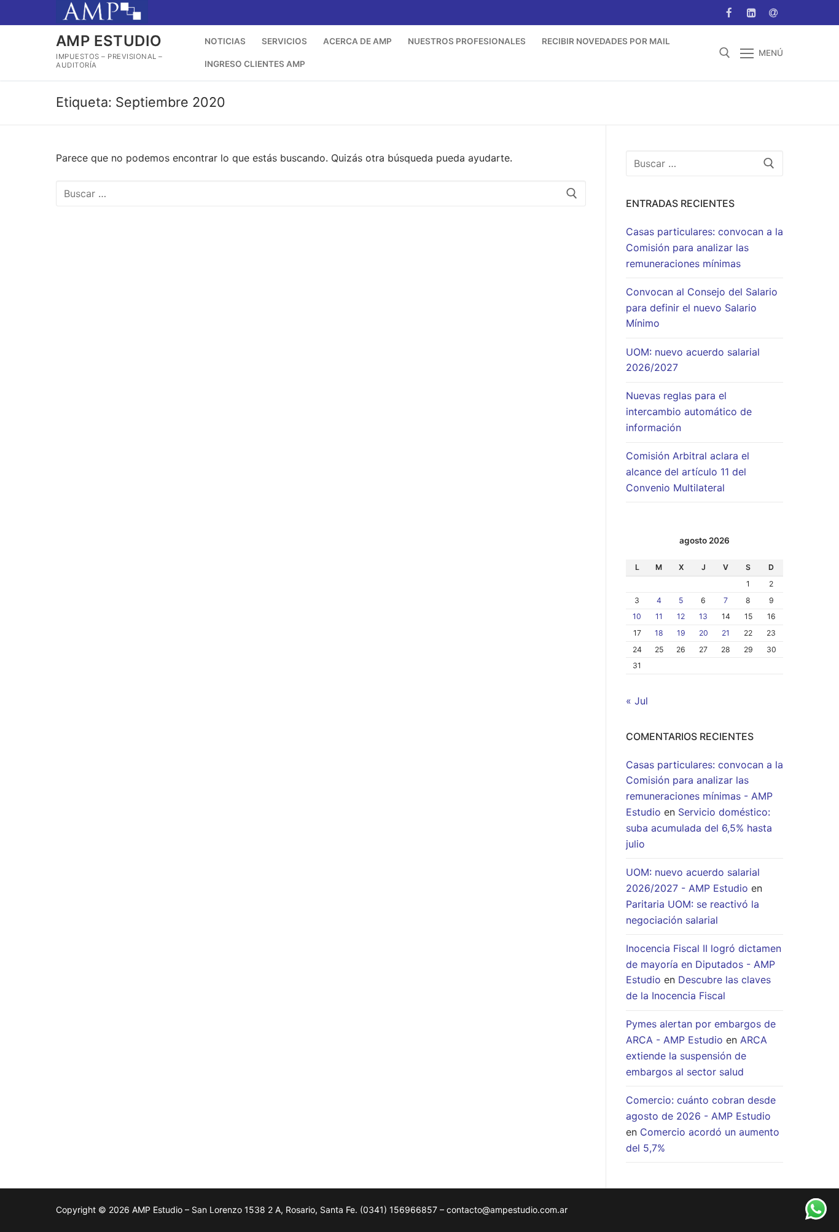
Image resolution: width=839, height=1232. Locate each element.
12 (681, 616)
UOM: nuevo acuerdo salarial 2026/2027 (693, 360)
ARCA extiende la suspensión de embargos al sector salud (696, 1056)
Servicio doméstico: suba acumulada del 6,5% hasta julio (699, 828)
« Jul (637, 701)
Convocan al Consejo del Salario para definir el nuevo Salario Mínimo (702, 308)
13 (703, 616)
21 (726, 632)
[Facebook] (728, 12)
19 (681, 632)
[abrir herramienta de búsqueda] (724, 52)
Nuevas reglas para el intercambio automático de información (689, 411)
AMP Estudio (109, 41)
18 (659, 632)
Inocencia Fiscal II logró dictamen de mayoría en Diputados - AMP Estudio (703, 964)
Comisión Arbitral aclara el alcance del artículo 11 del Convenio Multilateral (687, 472)
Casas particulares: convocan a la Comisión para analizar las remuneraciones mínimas (704, 247)
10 (637, 616)
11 (659, 616)
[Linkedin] (751, 12)
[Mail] (773, 12)
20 (703, 632)
